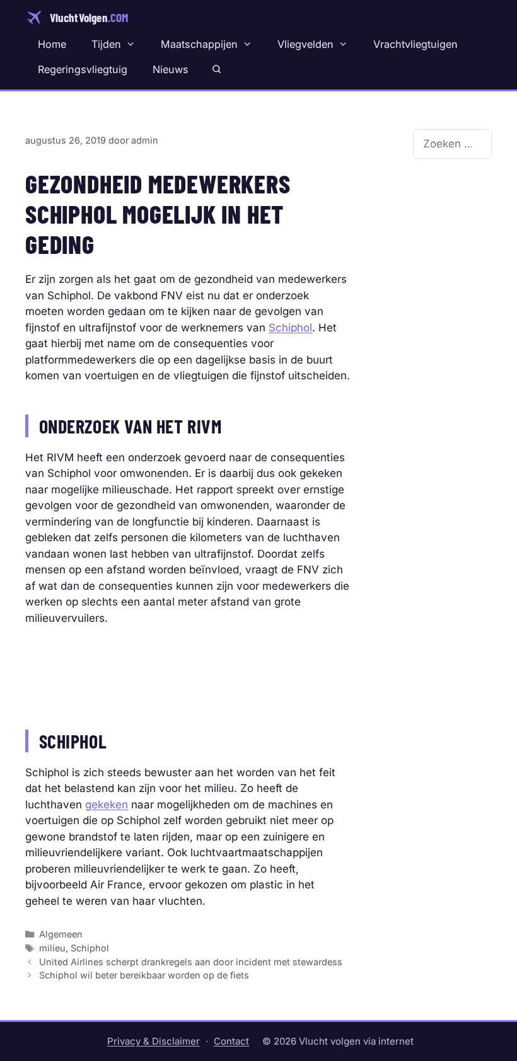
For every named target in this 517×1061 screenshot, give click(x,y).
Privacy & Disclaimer (153, 1041)
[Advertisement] (187, 671)
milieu (52, 948)
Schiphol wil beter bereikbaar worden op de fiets (144, 975)
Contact (231, 1041)
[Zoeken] (216, 69)
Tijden (106, 44)
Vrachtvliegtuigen (415, 44)
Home (52, 44)
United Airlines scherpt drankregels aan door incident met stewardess (190, 961)
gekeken (106, 804)
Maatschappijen (199, 44)
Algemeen (61, 934)
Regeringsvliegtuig (82, 69)
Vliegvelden (305, 44)
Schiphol (290, 327)
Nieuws (171, 69)
